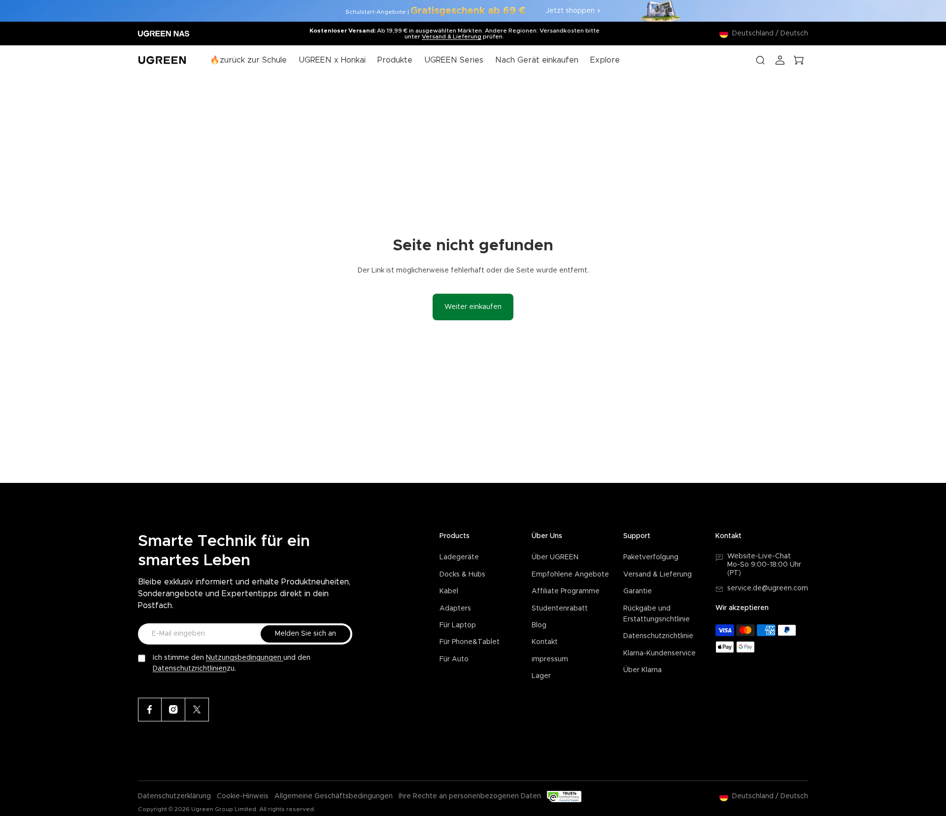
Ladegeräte (459, 557)
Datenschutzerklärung (174, 796)
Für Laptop (457, 625)
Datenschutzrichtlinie (658, 636)
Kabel (448, 591)
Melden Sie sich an (305, 633)
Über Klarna (642, 670)
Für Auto (454, 659)
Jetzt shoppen (570, 10)
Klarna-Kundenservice (659, 653)
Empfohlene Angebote (570, 574)
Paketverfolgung (650, 557)
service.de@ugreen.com (767, 588)
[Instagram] (173, 709)
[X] (197, 709)
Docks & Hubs (462, 574)
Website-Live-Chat (759, 556)
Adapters (455, 608)
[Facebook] (150, 709)
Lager (541, 676)
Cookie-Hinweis (243, 796)
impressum (550, 659)
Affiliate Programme (566, 591)
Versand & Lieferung (451, 36)
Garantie (637, 591)
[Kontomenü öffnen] (780, 60)
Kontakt (545, 642)
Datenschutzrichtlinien (190, 668)
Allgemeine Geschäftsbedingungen (333, 796)
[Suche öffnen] (760, 60)
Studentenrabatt (560, 608)
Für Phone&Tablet (469, 642)
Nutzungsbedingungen (244, 657)
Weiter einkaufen (473, 307)
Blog (539, 625)
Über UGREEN (555, 557)
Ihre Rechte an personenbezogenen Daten (470, 796)
